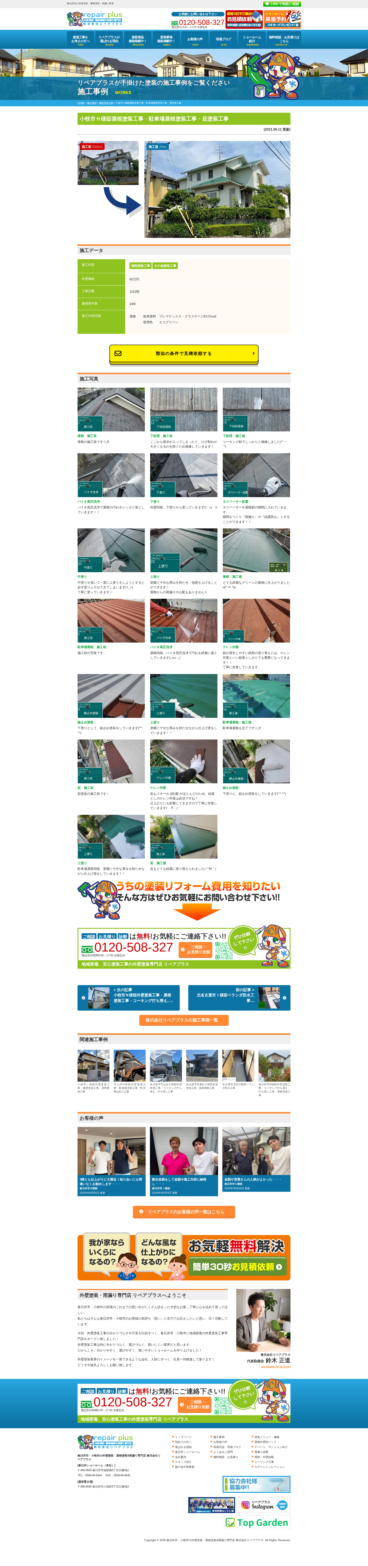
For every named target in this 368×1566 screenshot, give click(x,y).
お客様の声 (195, 39)
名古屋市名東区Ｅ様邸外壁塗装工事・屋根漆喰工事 (202, 1086)
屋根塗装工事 (140, 265)
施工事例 (218, 1437)
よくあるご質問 (223, 1452)
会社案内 (180, 1457)
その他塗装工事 (165, 265)
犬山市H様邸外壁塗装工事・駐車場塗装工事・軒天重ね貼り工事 (130, 1088)
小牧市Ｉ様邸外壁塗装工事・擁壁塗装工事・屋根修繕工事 (93, 1088)
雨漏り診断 (261, 1452)
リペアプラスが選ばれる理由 (109, 39)
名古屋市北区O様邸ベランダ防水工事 (238, 1086)
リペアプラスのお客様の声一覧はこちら (186, 1211)
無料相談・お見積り (225, 1457)
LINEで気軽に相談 (285, 4)
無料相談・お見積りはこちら (284, 39)
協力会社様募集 (184, 1466)
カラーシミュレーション (269, 1466)
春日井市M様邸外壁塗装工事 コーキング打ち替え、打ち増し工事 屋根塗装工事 (274, 1090)
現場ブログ (223, 39)
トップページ (183, 1437)
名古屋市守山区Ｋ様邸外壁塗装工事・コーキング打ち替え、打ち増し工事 (166, 1088)
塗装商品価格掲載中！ (138, 39)
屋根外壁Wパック (265, 1442)
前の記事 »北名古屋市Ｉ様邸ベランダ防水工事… (225, 995)
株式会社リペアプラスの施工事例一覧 (182, 1020)
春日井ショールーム (187, 1452)
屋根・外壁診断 (264, 1457)
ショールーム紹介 (252, 39)
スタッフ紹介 (183, 1462)
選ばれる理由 (183, 1447)
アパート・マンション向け (271, 1447)
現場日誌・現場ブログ (227, 1447)
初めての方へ (183, 1442)
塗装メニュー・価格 (266, 1437)
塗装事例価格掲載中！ (166, 39)
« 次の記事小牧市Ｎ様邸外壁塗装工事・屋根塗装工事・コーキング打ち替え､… (143, 995)
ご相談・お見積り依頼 (198, 949)
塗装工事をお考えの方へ (80, 39)
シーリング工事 (264, 1462)
